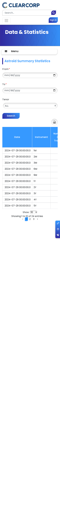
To (4, 84)
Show (26, 212)
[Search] (53, 13)
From (6, 69)
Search (11, 115)
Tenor (5, 99)
